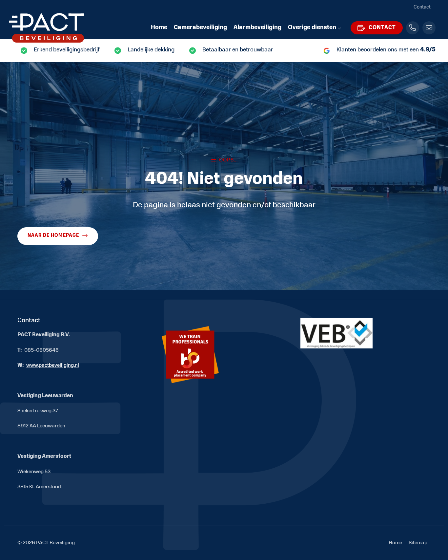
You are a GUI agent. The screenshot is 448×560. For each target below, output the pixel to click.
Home (395, 543)
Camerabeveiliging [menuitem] (200, 28)
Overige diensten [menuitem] (312, 28)
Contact (422, 7)
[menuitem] (377, 27)
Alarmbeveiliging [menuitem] (257, 28)
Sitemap (418, 543)
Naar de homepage (53, 235)
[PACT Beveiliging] (55, 28)
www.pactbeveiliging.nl (52, 365)
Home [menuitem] (159, 28)
